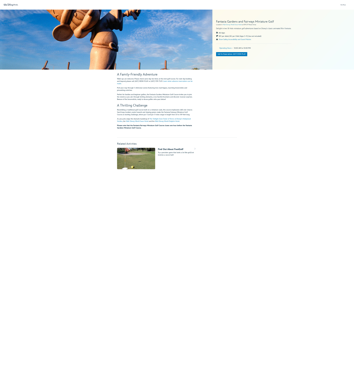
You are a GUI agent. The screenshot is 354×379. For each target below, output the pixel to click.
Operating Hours (225, 48)
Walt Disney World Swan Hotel (137, 121)
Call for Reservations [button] (232, 54)
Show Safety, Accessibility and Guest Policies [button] (235, 39)
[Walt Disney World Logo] (11, 4)
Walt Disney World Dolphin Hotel (167, 121)
